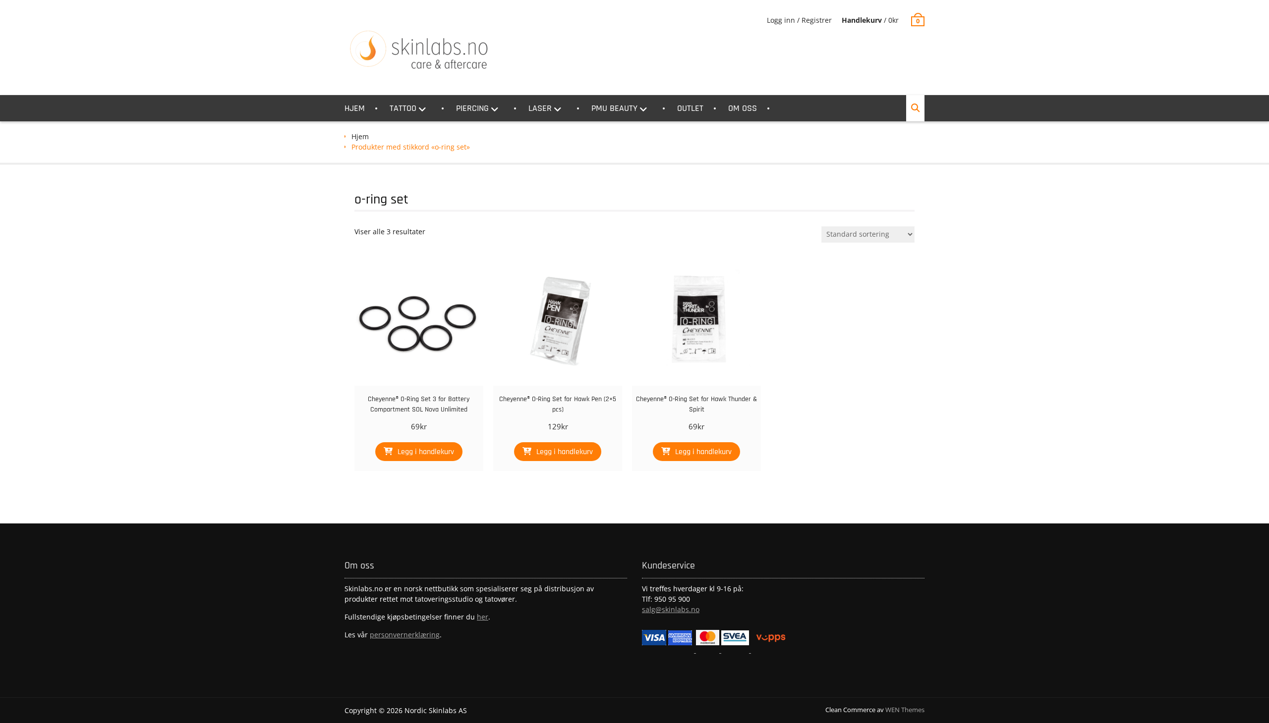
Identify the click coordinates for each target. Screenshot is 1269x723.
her (482, 616)
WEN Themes (904, 709)
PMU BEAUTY (614, 108)
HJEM (355, 108)
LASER (540, 108)
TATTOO (403, 108)
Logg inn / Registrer (799, 20)
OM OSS (742, 108)
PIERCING (472, 108)
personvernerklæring (405, 634)
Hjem (360, 136)
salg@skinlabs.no (670, 609)
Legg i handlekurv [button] (426, 452)
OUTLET (690, 108)
